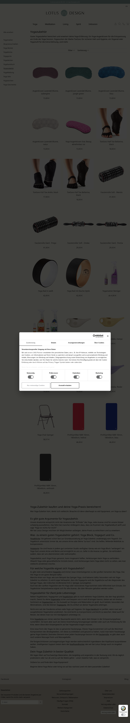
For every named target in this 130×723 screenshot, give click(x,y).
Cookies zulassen (94, 385)
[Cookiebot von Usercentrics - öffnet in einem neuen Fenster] (94, 336)
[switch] (53, 377)
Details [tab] (53, 342)
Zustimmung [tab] (30, 342)
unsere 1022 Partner (35, 352)
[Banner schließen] (107, 336)
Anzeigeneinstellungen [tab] (76, 342)
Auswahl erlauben (65, 385)
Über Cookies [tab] (99, 342)
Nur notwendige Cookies (36, 385)
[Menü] (127, 706)
